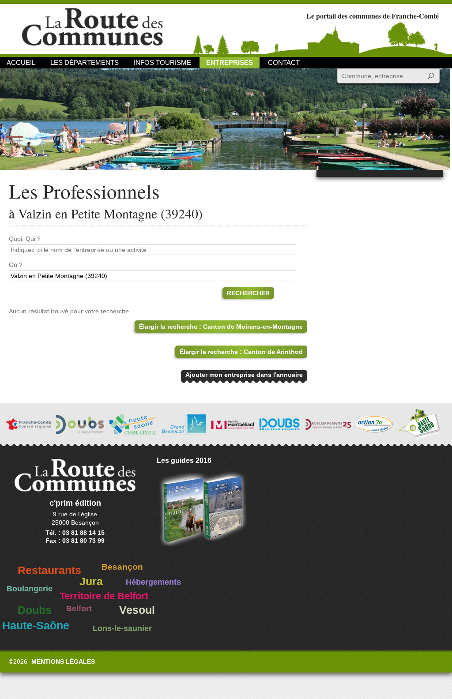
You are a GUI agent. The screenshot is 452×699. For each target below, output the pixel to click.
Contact (284, 62)
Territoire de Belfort (104, 596)
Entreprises (229, 62)
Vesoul (137, 610)
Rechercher (248, 293)
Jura (91, 581)
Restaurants (49, 570)
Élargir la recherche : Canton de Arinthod (241, 351)
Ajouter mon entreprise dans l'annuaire (244, 374)
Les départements (84, 62)
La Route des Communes (92, 28)
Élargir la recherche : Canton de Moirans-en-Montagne (221, 326)
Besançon (122, 566)
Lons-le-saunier (122, 628)
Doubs (35, 610)
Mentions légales (63, 661)
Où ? (16, 264)
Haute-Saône (35, 625)
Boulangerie (30, 588)
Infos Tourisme (162, 62)
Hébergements (153, 582)
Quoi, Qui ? (25, 238)
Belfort (79, 608)
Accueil (21, 62)
